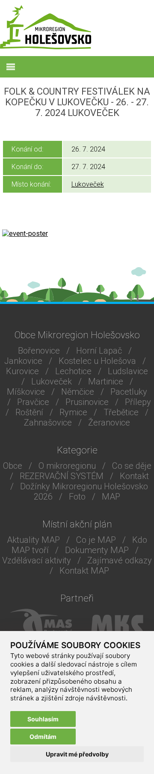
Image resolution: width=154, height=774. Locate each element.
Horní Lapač (99, 350)
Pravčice (33, 402)
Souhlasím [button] (43, 719)
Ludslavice (128, 371)
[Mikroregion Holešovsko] (45, 47)
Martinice (105, 381)
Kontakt (134, 476)
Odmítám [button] (43, 736)
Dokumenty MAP (97, 550)
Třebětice (121, 412)
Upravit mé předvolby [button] (77, 754)
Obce (12, 466)
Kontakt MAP (84, 571)
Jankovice (23, 361)
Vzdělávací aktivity (36, 560)
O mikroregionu (67, 466)
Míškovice (26, 392)
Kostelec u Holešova (97, 361)
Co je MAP (96, 540)
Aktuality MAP (33, 540)
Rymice (73, 412)
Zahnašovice (48, 422)
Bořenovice (39, 350)
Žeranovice (109, 422)
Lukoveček (87, 184)
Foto (77, 496)
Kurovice (22, 371)
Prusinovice (87, 402)
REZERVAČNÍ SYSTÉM (62, 476)
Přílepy (138, 402)
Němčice (77, 392)
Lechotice (73, 371)
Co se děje (131, 466)
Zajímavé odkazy (119, 560)
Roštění (29, 412)
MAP (111, 496)
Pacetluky (128, 392)
